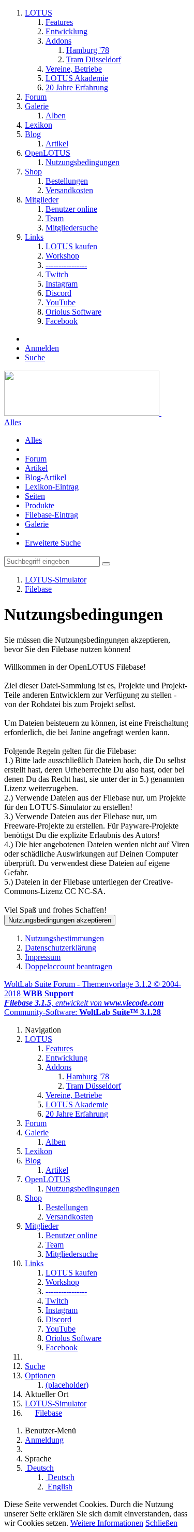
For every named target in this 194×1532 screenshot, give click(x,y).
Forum (36, 458)
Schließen (161, 1523)
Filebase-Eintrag (51, 514)
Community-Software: (82, 1012)
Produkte (39, 505)
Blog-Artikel (45, 477)
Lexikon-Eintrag (52, 486)
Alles (12, 422)
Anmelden (42, 348)
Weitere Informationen (106, 1523)
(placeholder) (67, 1384)
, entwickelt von (83, 1002)
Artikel (36, 468)
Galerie (37, 524)
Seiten (35, 496)
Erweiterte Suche (53, 542)
